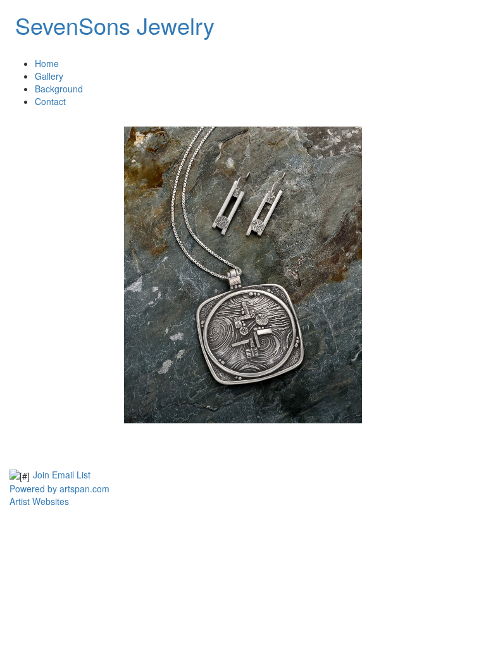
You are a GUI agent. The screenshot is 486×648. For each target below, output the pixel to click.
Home (47, 63)
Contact (50, 101)
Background (59, 88)
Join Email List (61, 474)
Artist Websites (39, 501)
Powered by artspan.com (59, 488)
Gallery (49, 76)
